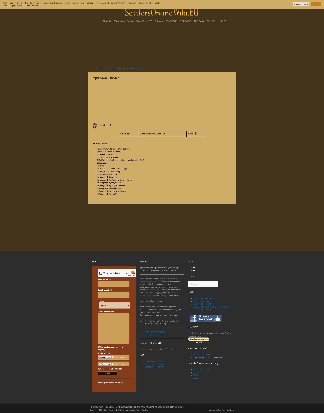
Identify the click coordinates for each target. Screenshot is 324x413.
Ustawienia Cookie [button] (301, 4)
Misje (149, 21)
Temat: (101, 301)
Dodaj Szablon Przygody (154, 335)
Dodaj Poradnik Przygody (155, 332)
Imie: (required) (104, 279)
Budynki (107, 21)
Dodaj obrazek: (104, 353)
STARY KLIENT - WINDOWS (203, 298)
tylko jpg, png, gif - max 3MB (110, 369)
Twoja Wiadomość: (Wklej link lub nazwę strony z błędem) (110, 331)
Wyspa (130, 21)
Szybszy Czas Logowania (155, 367)
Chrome (196, 372)
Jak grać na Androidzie (154, 361)
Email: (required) (105, 290)
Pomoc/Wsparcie (147, 295)
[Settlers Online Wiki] (162, 12)
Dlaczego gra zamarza (154, 364)
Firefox (196, 375)
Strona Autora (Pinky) (201, 369)
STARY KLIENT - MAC (201, 301)
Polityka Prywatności (201, 355)
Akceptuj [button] (316, 4)
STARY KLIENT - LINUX (202, 304)
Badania (159, 21)
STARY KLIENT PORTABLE (203, 310)
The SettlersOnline (153, 290)
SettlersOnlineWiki (115, 410)
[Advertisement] (162, 44)
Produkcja (119, 21)
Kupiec (222, 21)
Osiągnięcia (171, 21)
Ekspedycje (185, 21)
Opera (195, 378)
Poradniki (212, 21)
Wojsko (140, 21)
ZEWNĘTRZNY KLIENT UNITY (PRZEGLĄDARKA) (212, 307)
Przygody (199, 21)
